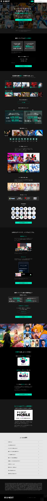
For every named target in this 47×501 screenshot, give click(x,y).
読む (33, 109)
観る (14, 109)
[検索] (30, 1)
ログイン (32, 1)
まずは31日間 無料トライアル (23, 19)
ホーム (28, 497)
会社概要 (30, 497)
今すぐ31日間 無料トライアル (40, 1)
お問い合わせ (35, 497)
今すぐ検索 (23, 102)
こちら (14, 62)
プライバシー (32, 497)
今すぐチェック (23, 311)
